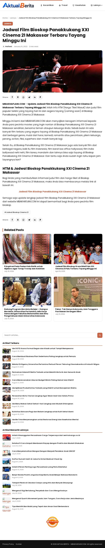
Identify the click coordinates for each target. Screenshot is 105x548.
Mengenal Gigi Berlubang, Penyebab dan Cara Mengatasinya (39, 491)
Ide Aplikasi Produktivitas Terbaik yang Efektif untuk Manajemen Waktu (44, 388)
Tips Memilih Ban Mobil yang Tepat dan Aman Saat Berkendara (40, 506)
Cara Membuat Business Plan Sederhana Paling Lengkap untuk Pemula (44, 356)
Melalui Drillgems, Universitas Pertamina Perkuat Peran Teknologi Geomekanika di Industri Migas (55, 364)
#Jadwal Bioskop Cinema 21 (16, 212)
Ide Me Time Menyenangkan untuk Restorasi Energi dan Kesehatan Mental (45, 420)
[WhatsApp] (23, 97)
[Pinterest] (40, 97)
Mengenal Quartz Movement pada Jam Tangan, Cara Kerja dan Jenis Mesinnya (48, 499)
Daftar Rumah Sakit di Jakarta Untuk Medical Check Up (37, 459)
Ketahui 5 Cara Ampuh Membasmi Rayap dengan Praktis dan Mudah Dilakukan (48, 443)
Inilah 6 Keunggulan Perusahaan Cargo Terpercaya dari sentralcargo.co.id (46, 435)
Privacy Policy (8, 544)
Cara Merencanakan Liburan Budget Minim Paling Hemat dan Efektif (43, 380)
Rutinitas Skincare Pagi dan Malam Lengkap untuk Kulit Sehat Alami (43, 412)
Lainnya (13, 18)
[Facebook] (12, 97)
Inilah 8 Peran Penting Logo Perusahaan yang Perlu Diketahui (39, 467)
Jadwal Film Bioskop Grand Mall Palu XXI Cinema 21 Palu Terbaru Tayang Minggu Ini (76, 267)
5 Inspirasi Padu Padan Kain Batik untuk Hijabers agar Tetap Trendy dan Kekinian (24, 267)
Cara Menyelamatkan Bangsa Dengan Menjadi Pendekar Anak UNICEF (43, 451)
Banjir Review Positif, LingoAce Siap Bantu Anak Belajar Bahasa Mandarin (44, 475)
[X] (17, 97)
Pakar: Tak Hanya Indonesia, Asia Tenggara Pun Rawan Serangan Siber (76, 310)
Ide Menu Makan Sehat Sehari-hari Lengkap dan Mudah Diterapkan (42, 404)
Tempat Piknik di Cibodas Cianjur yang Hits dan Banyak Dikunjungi (42, 483)
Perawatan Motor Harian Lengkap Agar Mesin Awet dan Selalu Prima (43, 396)
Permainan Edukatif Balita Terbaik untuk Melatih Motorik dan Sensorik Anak (46, 372)
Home (5, 18)
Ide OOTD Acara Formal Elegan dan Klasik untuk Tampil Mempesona (42, 348)
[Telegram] (29, 97)
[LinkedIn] (34, 97)
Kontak (19, 544)
